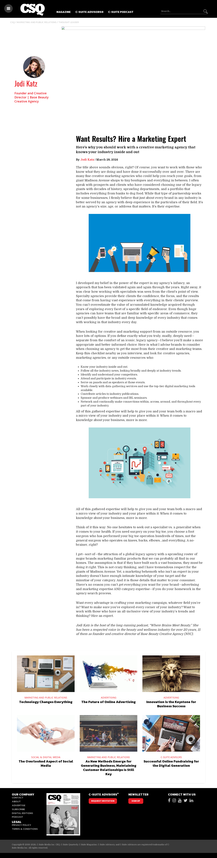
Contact (17, 797)
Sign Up (136, 800)
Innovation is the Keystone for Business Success (171, 704)
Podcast (17, 817)
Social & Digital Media (45, 757)
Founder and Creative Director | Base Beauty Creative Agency (31, 97)
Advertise (18, 805)
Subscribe (18, 809)
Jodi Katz (25, 83)
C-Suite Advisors (171, 757)
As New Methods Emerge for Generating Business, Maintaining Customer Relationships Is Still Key (108, 768)
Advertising (108, 697)
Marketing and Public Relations (36, 22)
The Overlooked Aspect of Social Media (46, 763)
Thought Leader (68, 22)
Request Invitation (102, 800)
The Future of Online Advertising (108, 701)
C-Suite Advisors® (89, 12)
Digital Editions (22, 813)
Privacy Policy (21, 825)
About (16, 801)
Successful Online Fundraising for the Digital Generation (171, 763)
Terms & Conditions (25, 829)
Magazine (63, 12)
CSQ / (13, 22)
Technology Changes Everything (45, 701)
